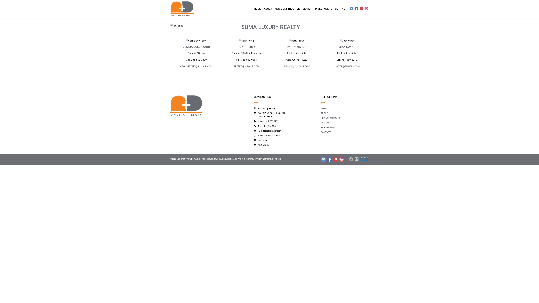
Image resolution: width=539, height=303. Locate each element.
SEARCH (325, 122)
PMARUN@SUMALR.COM (297, 66)
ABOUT (324, 113)
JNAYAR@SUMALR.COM (347, 66)
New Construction (287, 8)
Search (307, 8)
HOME (324, 108)
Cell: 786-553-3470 (196, 59)
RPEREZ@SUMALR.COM (246, 66)
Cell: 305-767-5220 (296, 59)
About (268, 8)
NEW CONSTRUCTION (331, 118)
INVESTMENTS (328, 127)
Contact (341, 8)
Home (257, 8)
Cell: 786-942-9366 (246, 59)
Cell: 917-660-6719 (346, 59)
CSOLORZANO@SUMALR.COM (196, 66)
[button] (358, 159)
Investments (323, 8)
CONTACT (326, 132)
